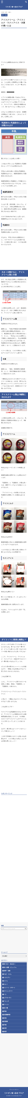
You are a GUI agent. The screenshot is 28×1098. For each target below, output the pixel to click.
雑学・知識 (7, 970)
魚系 (5, 1031)
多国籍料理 (7, 1014)
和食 (5, 1011)
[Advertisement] (14, 44)
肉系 (5, 1028)
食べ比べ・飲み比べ (9, 964)
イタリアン (7, 977)
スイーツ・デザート (9, 987)
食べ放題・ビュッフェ (10, 967)
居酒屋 (6, 1021)
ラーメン (6, 1004)
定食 (5, 1018)
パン (5, 994)
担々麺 (6, 1008)
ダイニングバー (8, 991)
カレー (6, 984)
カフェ (6, 981)
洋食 (5, 1025)
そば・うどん (8, 974)
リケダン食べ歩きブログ (14, 7)
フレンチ (6, 1001)
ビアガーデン (8, 997)
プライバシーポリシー (14, 1089)
